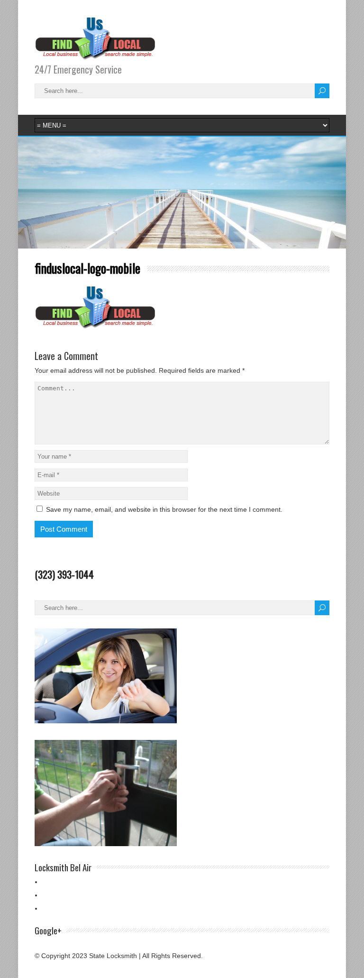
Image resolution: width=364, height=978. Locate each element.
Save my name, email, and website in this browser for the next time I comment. (164, 509)
